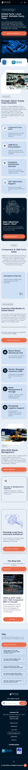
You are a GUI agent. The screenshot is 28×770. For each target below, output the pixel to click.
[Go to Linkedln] (14, 761)
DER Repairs (14, 726)
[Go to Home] (6, 2)
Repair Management (14, 733)
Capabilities (14, 736)
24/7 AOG (14, 729)
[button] (21, 2)
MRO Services (14, 723)
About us (14, 740)
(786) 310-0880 (14, 718)
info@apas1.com (14, 716)
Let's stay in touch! (13, 698)
